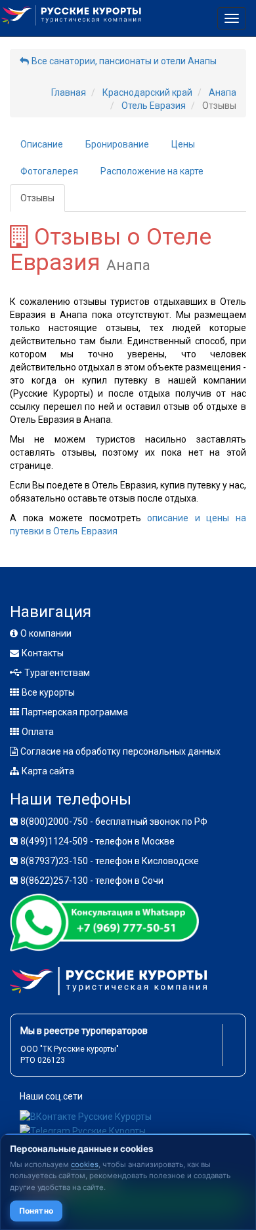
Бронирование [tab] (117, 144)
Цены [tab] (183, 144)
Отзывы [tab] (37, 198)
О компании (46, 633)
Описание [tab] (41, 144)
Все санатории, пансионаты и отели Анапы (124, 61)
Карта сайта (48, 771)
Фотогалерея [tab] (49, 171)
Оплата (38, 731)
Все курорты (48, 692)
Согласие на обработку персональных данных (120, 751)
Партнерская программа (75, 712)
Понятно (36, 1211)
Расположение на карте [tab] (151, 171)
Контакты (43, 653)
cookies (84, 1164)
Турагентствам (57, 672)
